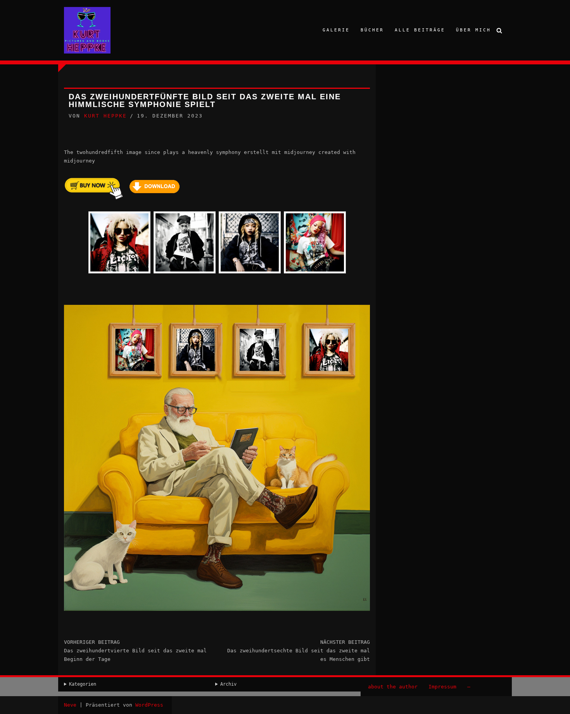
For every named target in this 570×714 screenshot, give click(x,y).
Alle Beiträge (420, 30)
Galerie (336, 30)
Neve (70, 705)
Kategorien (82, 684)
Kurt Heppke (105, 116)
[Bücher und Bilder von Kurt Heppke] (87, 30)
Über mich (473, 30)
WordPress (149, 705)
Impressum (442, 687)
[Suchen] (499, 30)
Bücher (372, 30)
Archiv (228, 684)
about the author (393, 687)
